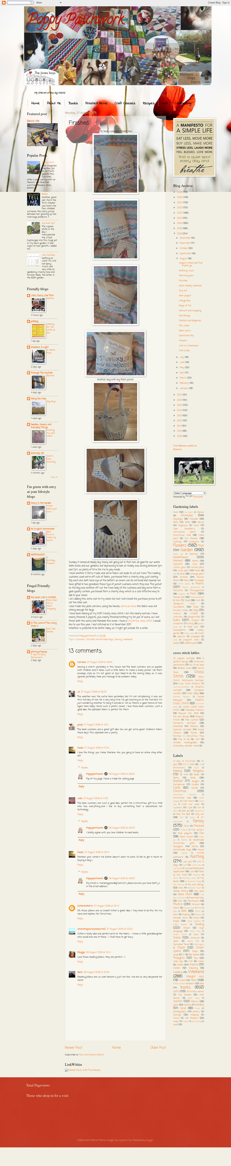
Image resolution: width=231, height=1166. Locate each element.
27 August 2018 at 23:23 (119, 929)
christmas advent (195, 991)
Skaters (194, 726)
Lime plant (183, 570)
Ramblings (184, 315)
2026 (180, 192)
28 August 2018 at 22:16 (96, 972)
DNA (199, 807)
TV (183, 954)
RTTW (198, 911)
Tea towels (194, 954)
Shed (187, 600)
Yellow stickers (179, 983)
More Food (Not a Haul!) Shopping (52, 605)
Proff (199, 908)
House (201, 849)
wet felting (196, 1021)
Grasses (193, 554)
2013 (179, 415)
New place (199, 891)
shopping (194, 1015)
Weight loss (195, 976)
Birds (187, 522)
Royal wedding (194, 921)
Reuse (196, 918)
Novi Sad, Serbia (51, 630)
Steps (195, 951)
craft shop (193, 998)
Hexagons (178, 846)
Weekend (127, 639)
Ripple (176, 921)
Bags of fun (185, 305)
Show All (54, 477)
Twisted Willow (180, 610)
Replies (84, 767)
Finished (90, 639)
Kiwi (195, 564)
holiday (199, 1005)
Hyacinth (177, 564)
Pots (193, 594)
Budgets (195, 781)
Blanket (178, 781)
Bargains (198, 771)
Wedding (177, 972)
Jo (78, 692)
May (182, 367)
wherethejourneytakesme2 (91, 929)
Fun (202, 833)
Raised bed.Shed (197, 597)
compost (195, 620)
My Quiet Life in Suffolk (43, 597)
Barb (79, 972)
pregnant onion (191, 640)
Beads (196, 774)
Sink (198, 600)
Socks (177, 938)
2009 (180, 436)
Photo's (177, 904)
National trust (194, 888)
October (184, 248)
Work (183, 980)
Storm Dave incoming (51, 459)
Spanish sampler (182, 729)
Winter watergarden (185, 742)
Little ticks (197, 865)
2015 (180, 405)
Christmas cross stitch (140, 621)
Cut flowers (191, 538)
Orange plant (197, 574)
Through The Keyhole (42, 373)
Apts (197, 767)
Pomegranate (197, 590)
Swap (175, 954)
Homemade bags (104, 639)
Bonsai (201, 522)
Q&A (175, 911)
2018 (180, 233)
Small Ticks (195, 931)
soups (176, 1021)
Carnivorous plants (184, 532)
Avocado (194, 519)
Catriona (81, 662)
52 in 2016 (188, 764)
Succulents (178, 607)
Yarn (194, 980)
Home (35, 103)
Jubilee (184, 853)
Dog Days (51, 401)
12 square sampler (184, 658)
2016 (180, 400)
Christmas (179, 791)
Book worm (185, 330)
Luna (192, 871)
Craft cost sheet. (191, 804)
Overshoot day (186, 335)
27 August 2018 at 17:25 (95, 798)
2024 (180, 202)
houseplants (179, 630)
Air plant (189, 512)
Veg (195, 610)
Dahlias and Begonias (190, 320)
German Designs (181, 696)
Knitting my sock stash (51, 433)
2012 (180, 420)
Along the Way (38, 398)
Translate (198, 497)
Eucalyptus (194, 541)
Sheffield (178, 726)
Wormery (178, 617)
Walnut (177, 613)
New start (185, 894)
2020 (180, 223)
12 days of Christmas (184, 761)
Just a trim (48, 162)
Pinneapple (199, 580)
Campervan (179, 784)
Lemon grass (179, 567)
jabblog (34, 321)
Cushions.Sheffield (181, 687)
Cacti (196, 525)
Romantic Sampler (184, 723)
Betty (175, 522)
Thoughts (179, 958)
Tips (196, 958)
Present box (189, 908)
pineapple (195, 636)
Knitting (197, 857)
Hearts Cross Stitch (188, 702)
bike (202, 983)
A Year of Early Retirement (38, 656)
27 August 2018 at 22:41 (106, 906)
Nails (180, 888)
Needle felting (180, 891)
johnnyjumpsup (39, 651)
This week (184, 325)
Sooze (80, 748)
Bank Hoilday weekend (190, 285)
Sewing (118, 639)
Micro (175, 878)
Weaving (193, 968)
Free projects (185, 833)
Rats (178, 600)
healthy (187, 1005)
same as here (128, 606)
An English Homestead (42, 529)
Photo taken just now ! (52, 508)
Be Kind (184, 774)
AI (200, 764)
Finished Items (96, 103)
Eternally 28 (37, 453)
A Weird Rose (51, 351)
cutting (190, 623)
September (186, 253)
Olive (182, 574)
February (185, 383)
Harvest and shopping (190, 310)
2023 (180, 207)
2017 (179, 395)
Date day (185, 811)
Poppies (182, 594)
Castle (194, 788)
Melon (197, 570)
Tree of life (183, 739)
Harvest (178, 561)
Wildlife (194, 613)
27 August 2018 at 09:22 (94, 692)
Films (186, 826)
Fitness (184, 830)
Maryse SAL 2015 (188, 713)
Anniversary (179, 767)
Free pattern (197, 830)
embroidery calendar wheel (186, 746)
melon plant (189, 633)
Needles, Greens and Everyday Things (41, 426)
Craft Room (188, 801)
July (182, 357)
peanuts (181, 636)
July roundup (48, 255)
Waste (193, 965)
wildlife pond (190, 643)
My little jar (178, 884)
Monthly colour (189, 878)
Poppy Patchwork (75, 20)
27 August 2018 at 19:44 (96, 852)
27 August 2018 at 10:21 (96, 724)
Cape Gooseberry (184, 528)
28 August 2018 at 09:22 (122, 878)
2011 (179, 426)
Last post (187, 861)
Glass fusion (186, 836)
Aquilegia (177, 519)
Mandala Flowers (195, 710)
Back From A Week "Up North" (51, 536)
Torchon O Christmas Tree (188, 736)
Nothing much (186, 270)
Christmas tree (182, 535)
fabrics (195, 1001)
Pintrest (196, 904)
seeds (176, 643)
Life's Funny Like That (42, 295)
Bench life (33, 121)
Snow (196, 934)
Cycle (190, 807)
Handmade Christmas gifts (188, 841)
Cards (176, 788)
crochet (177, 1001)
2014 (179, 410)
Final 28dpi (193, 693)
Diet (181, 817)
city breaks (184, 995)
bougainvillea (194, 617)
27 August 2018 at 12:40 (96, 748)
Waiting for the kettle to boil (51, 328)
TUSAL (194, 733)
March (183, 378)
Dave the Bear (183, 814)
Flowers (183, 340)
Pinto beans (184, 583)
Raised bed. (179, 597)
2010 (179, 431)
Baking (177, 771)
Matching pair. (186, 275)
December (185, 238)
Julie (79, 798)
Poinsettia (178, 590)
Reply (80, 681)
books (185, 987)
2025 (180, 197)
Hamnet (51, 375)
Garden (187, 550)
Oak (174, 574)
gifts (175, 1005)
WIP (164, 103)
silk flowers (191, 1018)
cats (176, 991)
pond (175, 639)
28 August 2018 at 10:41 (98, 952)
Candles (195, 784)
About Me (54, 103)
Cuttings (177, 541)
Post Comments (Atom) (91, 1055)
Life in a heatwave (188, 345)
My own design (181, 716)
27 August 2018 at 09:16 (99, 662)
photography (179, 1011)
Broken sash (184, 668)
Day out (183, 290)
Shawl (186, 928)
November (185, 243)
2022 (180, 213)
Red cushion (191, 720)
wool (175, 1024)
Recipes (149, 103)
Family (198, 821)
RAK (184, 911)
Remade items (180, 918)
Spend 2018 (193, 941)
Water (176, 968)
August (184, 258)
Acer (175, 512)
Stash (181, 948)
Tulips (196, 607)
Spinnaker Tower (181, 944)
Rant (175, 914)
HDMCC (184, 840)
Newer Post (73, 1047)
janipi (80, 724)
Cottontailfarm (85, 906)
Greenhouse (180, 557)
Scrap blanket (180, 924)
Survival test (48, 223)
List (185, 865)
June (182, 362)
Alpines (200, 512)
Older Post (158, 1047)
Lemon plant (197, 567)
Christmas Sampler (184, 794)
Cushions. (80, 639)
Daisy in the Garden (41, 503)
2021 (180, 218)
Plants (200, 584)
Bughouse (183, 525)
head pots (193, 627)
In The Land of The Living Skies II (43, 624)
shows (176, 1018)
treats (186, 1021)
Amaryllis (187, 515)
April (182, 373)
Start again (199, 944)
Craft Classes (125, 103)
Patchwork (193, 901)
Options (50, 298)
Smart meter (180, 934)
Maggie (81, 952)
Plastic (176, 908)
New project (185, 295)
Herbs (195, 561)
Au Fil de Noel (196, 665)
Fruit (201, 546)
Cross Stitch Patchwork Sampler (188, 678)
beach (192, 983)
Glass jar (178, 554)
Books (73, 103)
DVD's (175, 811)
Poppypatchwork (94, 774)
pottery (196, 1011)
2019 (180, 228)
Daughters (199, 811)
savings (177, 1015)
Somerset (195, 938)
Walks (180, 965)
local (183, 1008)
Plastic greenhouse (191, 587)
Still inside (184, 350)
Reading (186, 914)
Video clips (178, 961)
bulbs (176, 620)
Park (180, 901)
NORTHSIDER (38, 554)
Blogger (149, 1140)
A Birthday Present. (51, 560)
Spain (175, 941)
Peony (186, 580)
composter (178, 623)
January (184, 388)
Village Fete (184, 300)
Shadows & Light (40, 347)
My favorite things (193, 881)
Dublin (192, 817)
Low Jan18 (177, 868)
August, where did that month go (191, 264)
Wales (201, 961)
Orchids (184, 577)
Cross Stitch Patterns (189, 683)
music (197, 1008)
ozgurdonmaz (125, 1140)
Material (197, 875)
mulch (201, 633)
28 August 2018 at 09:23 (122, 774)
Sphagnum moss (184, 603)
